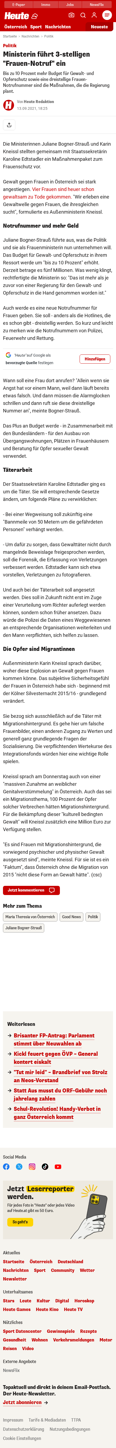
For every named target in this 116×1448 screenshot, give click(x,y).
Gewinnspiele (61, 1331)
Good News (71, 917)
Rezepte (88, 1331)
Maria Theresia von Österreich (30, 917)
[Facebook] (6, 1166)
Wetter (87, 1270)
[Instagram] (32, 1166)
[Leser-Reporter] (71, 15)
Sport (36, 27)
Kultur (43, 1301)
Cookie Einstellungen (22, 1438)
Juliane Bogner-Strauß (23, 928)
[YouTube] (58, 1166)
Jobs (70, 4)
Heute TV (73, 1309)
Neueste (99, 27)
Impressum (13, 1420)
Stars (8, 1301)
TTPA (76, 1420)
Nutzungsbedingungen (70, 1429)
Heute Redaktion (39, 101)
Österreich (15, 27)
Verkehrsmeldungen (73, 1340)
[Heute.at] (16, 15)
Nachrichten (30, 36)
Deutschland (70, 1262)
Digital (62, 1301)
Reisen (10, 1348)
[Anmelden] (94, 15)
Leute (25, 1301)
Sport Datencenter (22, 1331)
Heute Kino (47, 1309)
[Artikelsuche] (83, 15)
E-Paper (18, 4)
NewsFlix (97, 4)
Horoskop (84, 1301)
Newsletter (15, 1279)
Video (28, 1348)
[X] (19, 1166)
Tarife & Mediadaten (47, 1420)
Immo (45, 4)
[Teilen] (9, 124)
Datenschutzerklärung (23, 1429)
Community (62, 1270)
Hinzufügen (95, 359)
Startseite (10, 36)
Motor (106, 1340)
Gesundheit (14, 1340)
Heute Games (16, 1309)
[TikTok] (45, 1166)
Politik (48, 36)
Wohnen (40, 1340)
